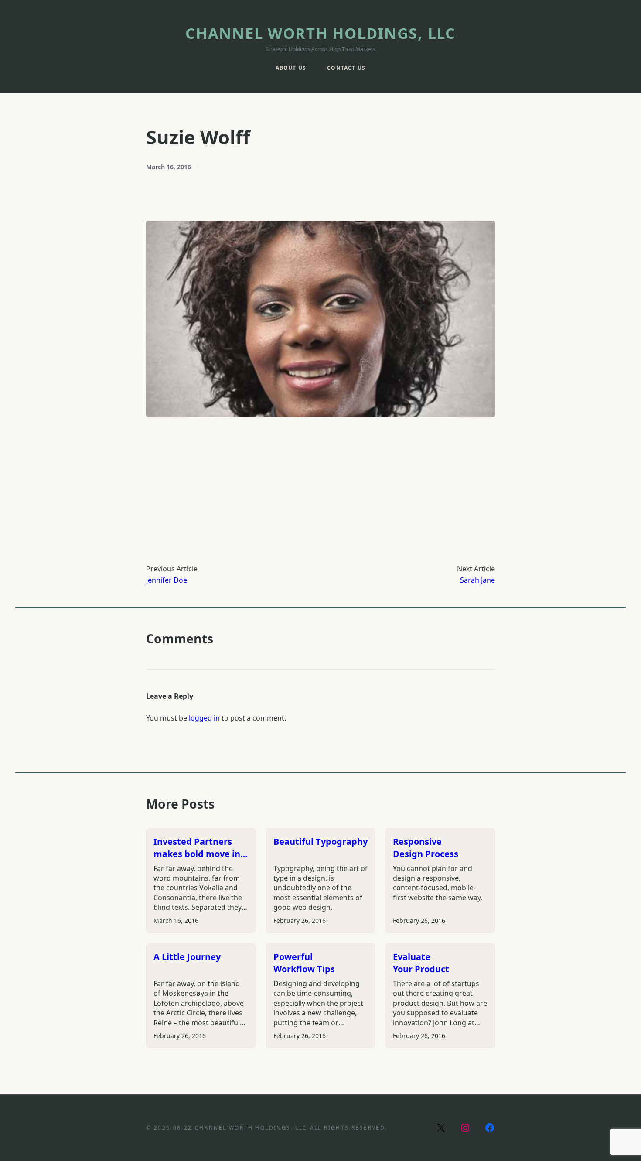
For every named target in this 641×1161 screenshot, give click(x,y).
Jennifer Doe (166, 580)
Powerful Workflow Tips (304, 963)
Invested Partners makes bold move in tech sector (196, 848)
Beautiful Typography (320, 841)
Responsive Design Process (425, 848)
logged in (204, 718)
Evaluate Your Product (421, 963)
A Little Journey (187, 957)
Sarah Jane (477, 580)
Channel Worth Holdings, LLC (320, 33)
